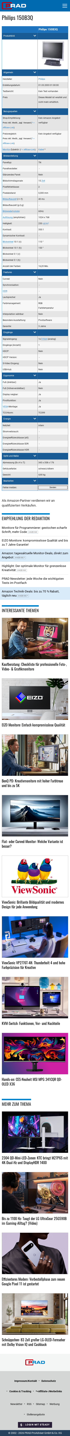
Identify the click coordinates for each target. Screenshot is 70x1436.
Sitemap (40, 1404)
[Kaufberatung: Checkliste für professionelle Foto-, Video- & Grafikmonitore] (35, 638)
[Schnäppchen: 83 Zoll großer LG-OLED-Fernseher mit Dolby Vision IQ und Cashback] (35, 1314)
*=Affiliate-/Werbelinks (49, 1391)
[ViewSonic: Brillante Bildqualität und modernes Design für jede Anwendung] (35, 876)
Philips (41, 79)
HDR (5, 291)
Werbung (55, 1404)
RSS (29, 1404)
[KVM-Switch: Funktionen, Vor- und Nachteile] (35, 997)
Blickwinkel (8, 242)
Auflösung (8, 217)
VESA (5, 406)
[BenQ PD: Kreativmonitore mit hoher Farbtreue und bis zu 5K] (35, 755)
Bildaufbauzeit (10, 199)
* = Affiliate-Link (28, 150)
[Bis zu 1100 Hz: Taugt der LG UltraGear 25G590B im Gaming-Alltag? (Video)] (35, 1193)
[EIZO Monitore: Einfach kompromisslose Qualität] (35, 699)
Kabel (41, 149)
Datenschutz (48, 1380)
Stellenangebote (36, 1414)
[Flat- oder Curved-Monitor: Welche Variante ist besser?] (35, 816)
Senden (53, 487)
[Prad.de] (14, 5)
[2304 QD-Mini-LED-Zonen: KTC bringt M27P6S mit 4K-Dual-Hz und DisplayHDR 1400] (35, 1132)
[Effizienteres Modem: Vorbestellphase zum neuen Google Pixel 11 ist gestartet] (35, 1253)
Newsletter (16, 1404)
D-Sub (44, 339)
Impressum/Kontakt (25, 1380)
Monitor (6, 149)
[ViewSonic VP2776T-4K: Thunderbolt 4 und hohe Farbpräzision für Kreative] (35, 937)
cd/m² (46, 223)
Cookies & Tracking (20, 1391)
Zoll (43, 181)
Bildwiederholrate (11, 211)
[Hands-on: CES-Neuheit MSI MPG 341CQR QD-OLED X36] (35, 1053)
